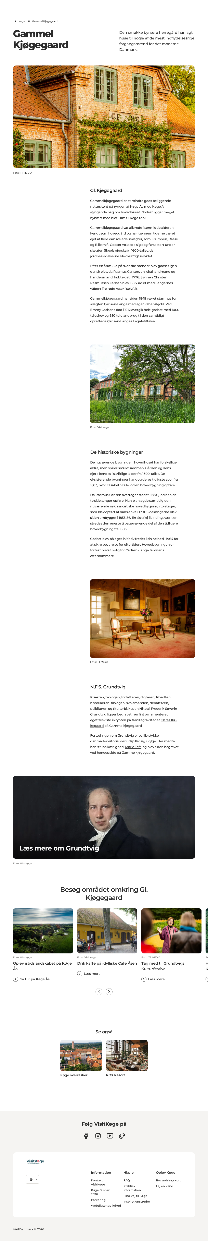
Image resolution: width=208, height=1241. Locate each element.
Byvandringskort (168, 1180)
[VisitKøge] (35, 1162)
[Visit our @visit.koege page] (122, 1135)
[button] (43, 969)
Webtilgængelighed (106, 1205)
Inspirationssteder (137, 1201)
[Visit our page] (86, 1135)
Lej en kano (164, 1186)
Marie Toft (133, 747)
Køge (21, 21)
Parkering (98, 1200)
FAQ (127, 1180)
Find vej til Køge (135, 1196)
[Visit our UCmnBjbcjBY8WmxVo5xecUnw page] (110, 1135)
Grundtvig (98, 714)
